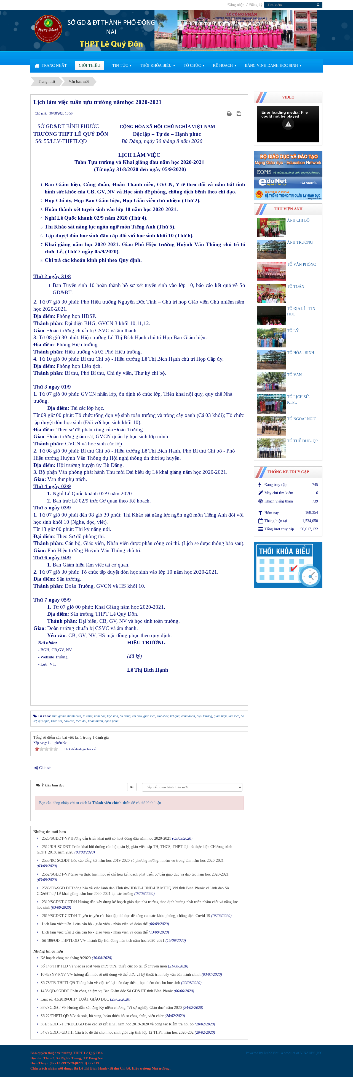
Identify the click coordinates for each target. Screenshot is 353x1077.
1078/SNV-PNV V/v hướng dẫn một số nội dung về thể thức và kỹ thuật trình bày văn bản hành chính (120, 974)
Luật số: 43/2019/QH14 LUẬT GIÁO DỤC (75, 999)
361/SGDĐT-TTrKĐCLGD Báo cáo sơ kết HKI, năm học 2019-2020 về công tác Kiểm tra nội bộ (117, 1024)
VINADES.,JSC (311, 1053)
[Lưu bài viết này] (239, 113)
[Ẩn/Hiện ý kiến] (132, 787)
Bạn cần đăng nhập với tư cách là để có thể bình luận (100, 803)
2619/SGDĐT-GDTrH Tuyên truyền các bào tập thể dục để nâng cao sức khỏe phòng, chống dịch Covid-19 (126, 916)
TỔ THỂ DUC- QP (302, 441)
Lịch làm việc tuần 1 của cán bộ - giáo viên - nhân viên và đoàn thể (95, 924)
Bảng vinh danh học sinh (271, 65)
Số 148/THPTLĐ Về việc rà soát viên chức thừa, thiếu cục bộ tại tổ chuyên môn (104, 966)
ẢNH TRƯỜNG (300, 242)
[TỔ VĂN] (271, 382)
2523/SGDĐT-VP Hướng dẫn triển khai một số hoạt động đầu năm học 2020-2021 (106, 838)
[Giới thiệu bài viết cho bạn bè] (222, 113)
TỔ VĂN (294, 375)
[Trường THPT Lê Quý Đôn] (48, 28)
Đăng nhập (236, 5)
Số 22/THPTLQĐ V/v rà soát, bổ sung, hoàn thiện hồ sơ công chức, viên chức (102, 1016)
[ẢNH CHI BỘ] (271, 227)
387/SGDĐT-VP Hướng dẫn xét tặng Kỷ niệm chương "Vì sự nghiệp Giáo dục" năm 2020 (111, 1008)
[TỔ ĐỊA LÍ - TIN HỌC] (271, 315)
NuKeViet (271, 1053)
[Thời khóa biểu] (288, 564)
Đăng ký (256, 5)
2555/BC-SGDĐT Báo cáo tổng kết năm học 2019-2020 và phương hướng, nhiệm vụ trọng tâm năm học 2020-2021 (133, 860)
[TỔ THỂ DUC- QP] (271, 448)
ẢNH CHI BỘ (298, 220)
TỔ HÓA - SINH (300, 353)
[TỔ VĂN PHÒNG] (271, 271)
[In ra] (230, 113)
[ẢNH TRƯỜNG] (271, 249)
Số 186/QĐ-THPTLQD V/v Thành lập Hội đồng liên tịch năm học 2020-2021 (103, 940)
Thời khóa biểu (156, 65)
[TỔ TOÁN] (271, 293)
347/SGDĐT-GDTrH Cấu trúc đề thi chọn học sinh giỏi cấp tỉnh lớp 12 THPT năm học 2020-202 (117, 1032)
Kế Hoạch (223, 65)
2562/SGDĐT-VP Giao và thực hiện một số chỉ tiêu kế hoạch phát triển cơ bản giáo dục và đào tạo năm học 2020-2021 (135, 874)
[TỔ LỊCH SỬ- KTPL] (271, 404)
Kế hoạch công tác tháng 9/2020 (66, 958)
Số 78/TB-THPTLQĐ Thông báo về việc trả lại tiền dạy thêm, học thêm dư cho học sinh (110, 983)
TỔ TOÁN (295, 286)
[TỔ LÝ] (271, 337)
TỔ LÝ (293, 331)
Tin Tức (120, 65)
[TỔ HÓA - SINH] (271, 359)
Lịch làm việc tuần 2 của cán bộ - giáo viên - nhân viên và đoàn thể (95, 932)
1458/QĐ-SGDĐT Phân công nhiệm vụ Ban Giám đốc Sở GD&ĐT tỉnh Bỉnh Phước (107, 991)
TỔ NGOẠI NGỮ (301, 419)
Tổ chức (192, 65)
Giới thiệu (89, 65)
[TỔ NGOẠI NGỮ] (271, 426)
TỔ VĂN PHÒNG (301, 264)
